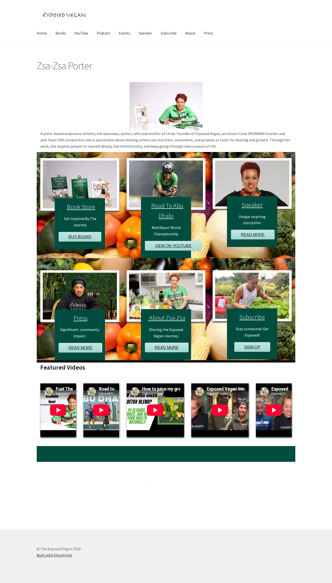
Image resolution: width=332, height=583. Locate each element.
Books (60, 33)
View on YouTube (173, 245)
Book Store (81, 207)
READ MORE (253, 234)
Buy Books (80, 236)
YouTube (81, 33)
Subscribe (169, 33)
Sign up (252, 347)
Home (42, 33)
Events (124, 33)
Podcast (103, 33)
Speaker (145, 33)
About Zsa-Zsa (166, 318)
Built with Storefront (54, 555)
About (190, 33)
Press (208, 33)
